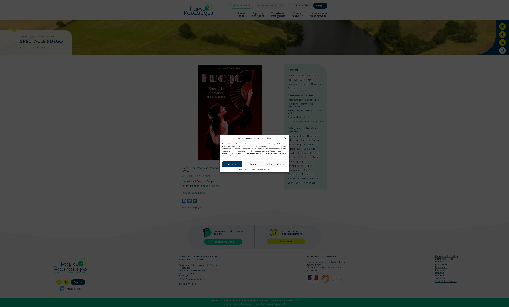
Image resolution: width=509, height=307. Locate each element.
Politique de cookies (247, 169)
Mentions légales (263, 169)
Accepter (232, 164)
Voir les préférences (276, 164)
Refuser (253, 164)
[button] (285, 138)
